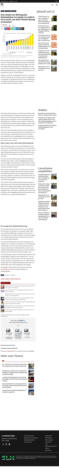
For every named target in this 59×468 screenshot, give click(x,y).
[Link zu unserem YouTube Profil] (9, 444)
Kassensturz (7, 11)
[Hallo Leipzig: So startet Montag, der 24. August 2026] (54, 68)
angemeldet (10, 351)
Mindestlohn (12, 275)
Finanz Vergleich (49, 440)
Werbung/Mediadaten (29, 440)
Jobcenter (7, 275)
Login (57, 1)
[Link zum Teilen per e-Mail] (23, 28)
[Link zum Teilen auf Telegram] (14, 28)
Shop (16, 1)
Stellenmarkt (11, 1)
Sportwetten (48, 442)
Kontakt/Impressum (29, 435)
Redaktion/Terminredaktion (31, 438)
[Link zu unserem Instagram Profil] (6, 444)
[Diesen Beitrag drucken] (20, 28)
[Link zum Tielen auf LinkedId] (17, 28)
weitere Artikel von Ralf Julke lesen (11, 279)
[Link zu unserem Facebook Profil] (3, 444)
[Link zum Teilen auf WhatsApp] (11, 28)
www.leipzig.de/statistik (7, 269)
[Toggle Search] (52, 5)
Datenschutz (48, 450)
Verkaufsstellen (28, 442)
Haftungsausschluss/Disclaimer (51, 447)
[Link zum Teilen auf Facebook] (5, 28)
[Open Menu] (56, 5)
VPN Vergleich (48, 438)
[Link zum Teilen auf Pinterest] (8, 28)
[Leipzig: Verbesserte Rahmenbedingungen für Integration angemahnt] (31, 392)
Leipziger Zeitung (4, 1)
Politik (2, 11)
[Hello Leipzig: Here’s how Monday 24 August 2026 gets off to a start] (54, 62)
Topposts (14, 11)
